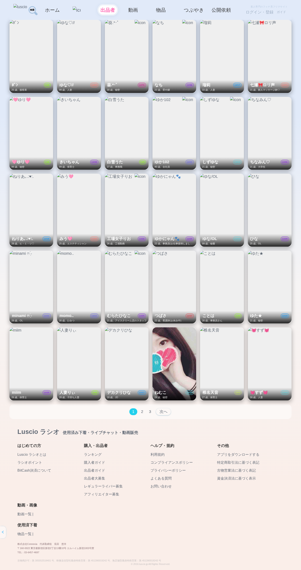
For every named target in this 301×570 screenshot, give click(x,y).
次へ (163, 411)
